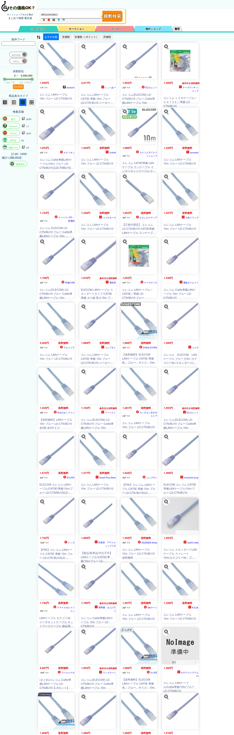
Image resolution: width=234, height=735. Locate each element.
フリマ (115, 28)
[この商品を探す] (42, 46)
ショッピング (38, 28)
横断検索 (112, 16)
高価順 (107, 37)
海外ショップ (153, 28)
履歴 (177, 28)
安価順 (66, 37)
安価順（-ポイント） (87, 37)
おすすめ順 (51, 37)
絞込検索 (18, 86)
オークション (76, 28)
